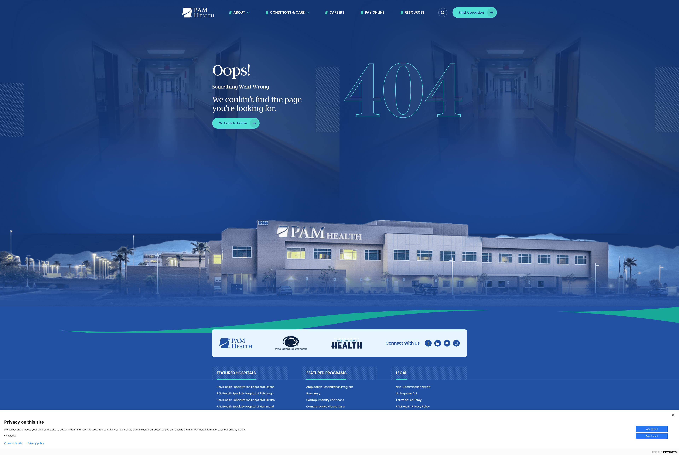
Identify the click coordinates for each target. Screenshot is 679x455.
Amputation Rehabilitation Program (329, 387)
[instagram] (456, 343)
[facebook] (428, 343)
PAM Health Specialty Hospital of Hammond (245, 406)
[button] (442, 12)
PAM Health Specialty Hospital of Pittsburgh (245, 393)
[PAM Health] (198, 12)
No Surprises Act (406, 393)
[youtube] (447, 343)
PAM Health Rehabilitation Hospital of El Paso (246, 400)
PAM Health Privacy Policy (413, 406)
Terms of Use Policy (408, 400)
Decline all (652, 436)
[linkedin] (437, 343)
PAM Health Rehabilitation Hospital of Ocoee (245, 387)
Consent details (13, 443)
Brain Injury (313, 393)
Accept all (652, 428)
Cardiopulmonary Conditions (325, 400)
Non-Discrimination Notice (413, 387)
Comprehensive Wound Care (325, 406)
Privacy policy (36, 443)
